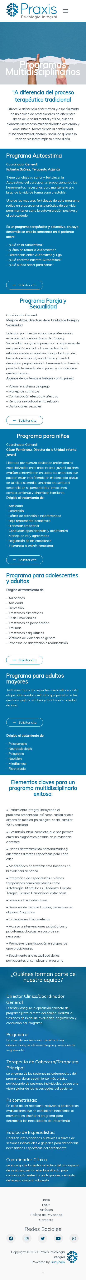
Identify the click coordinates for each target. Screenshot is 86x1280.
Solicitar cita (27, 285)
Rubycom (58, 1262)
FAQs (46, 1205)
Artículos (46, 1210)
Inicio (46, 1200)
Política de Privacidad (46, 1215)
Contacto (46, 1220)
